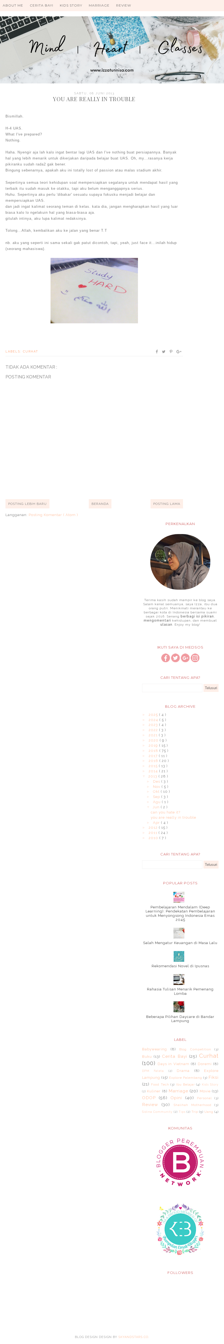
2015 (154, 766)
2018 (154, 751)
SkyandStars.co (133, 1337)
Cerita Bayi (41, 5)
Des (157, 781)
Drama (183, 1071)
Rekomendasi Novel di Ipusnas (180, 966)
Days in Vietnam (173, 1064)
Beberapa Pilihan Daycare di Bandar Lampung (180, 1019)
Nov (157, 787)
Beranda (100, 504)
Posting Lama (166, 504)
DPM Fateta (153, 1070)
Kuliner (154, 1091)
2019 (154, 745)
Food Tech (160, 1084)
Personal (204, 1098)
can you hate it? (165, 812)
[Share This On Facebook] (157, 352)
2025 (154, 715)
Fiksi (213, 1077)
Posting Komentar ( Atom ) (53, 515)
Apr (157, 823)
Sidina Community (157, 1111)
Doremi (205, 1064)
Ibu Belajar (185, 1084)
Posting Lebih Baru (27, 504)
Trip (194, 1112)
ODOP (149, 1097)
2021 (154, 735)
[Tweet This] (164, 352)
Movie (205, 1091)
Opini (176, 1097)
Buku (147, 1056)
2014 (154, 771)
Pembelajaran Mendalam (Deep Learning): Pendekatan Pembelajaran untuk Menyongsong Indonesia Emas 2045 (180, 913)
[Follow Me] (175, 661)
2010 (154, 838)
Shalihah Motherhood (192, 1105)
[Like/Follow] (165, 661)
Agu (157, 802)
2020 (154, 740)
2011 (153, 833)
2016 (154, 761)
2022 (154, 730)
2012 (154, 827)
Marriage (99, 5)
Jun (157, 807)
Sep (157, 797)
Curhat (30, 351)
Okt (157, 791)
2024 (154, 720)
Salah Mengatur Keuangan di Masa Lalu (180, 943)
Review (123, 5)
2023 (154, 725)
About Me (13, 5)
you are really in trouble (173, 817)
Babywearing (154, 1049)
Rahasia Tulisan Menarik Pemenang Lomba (180, 991)
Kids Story (71, 5)
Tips (182, 1111)
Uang (208, 1112)
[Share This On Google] (179, 352)
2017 (154, 756)
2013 (153, 776)
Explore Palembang (185, 1078)
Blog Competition (195, 1049)
